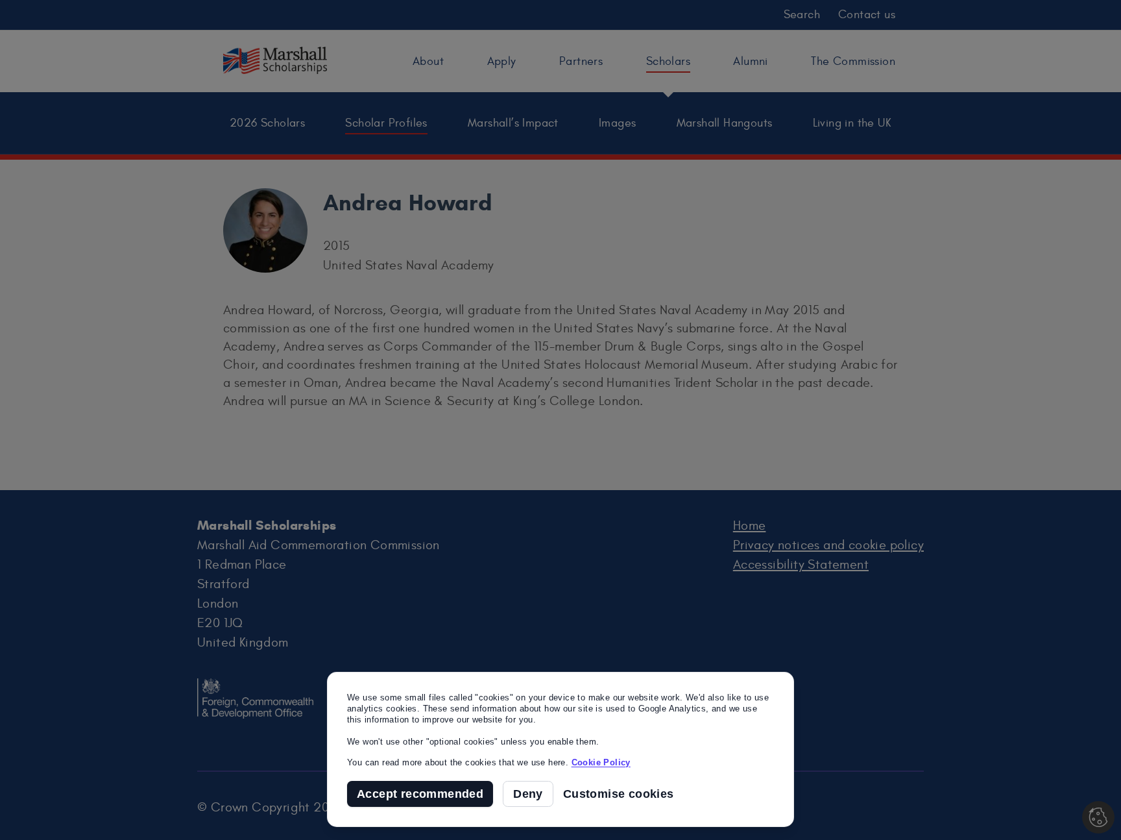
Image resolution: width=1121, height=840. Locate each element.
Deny (528, 793)
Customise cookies (618, 794)
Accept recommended (420, 793)
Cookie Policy (601, 762)
